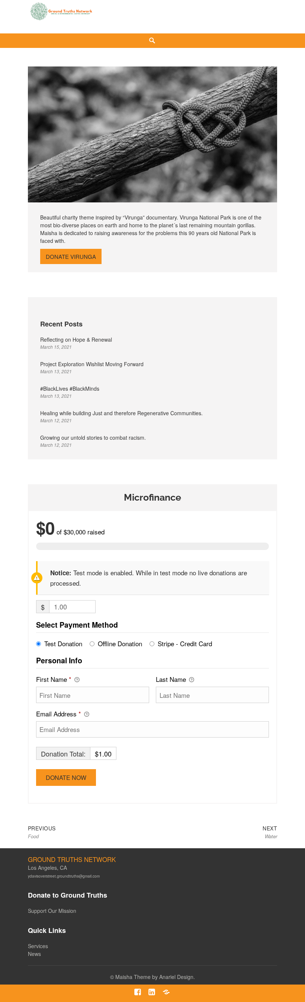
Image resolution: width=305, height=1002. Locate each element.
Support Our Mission (52, 910)
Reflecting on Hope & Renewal (76, 339)
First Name (53, 679)
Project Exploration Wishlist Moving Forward (92, 364)
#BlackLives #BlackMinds (69, 388)
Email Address (58, 713)
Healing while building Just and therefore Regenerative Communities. (121, 413)
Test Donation (63, 643)
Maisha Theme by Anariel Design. (155, 976)
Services (38, 946)
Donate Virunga (71, 256)
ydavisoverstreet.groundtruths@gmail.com (64, 876)
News (34, 953)
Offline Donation (120, 643)
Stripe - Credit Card (185, 643)
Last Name (172, 679)
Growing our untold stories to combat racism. (93, 437)
